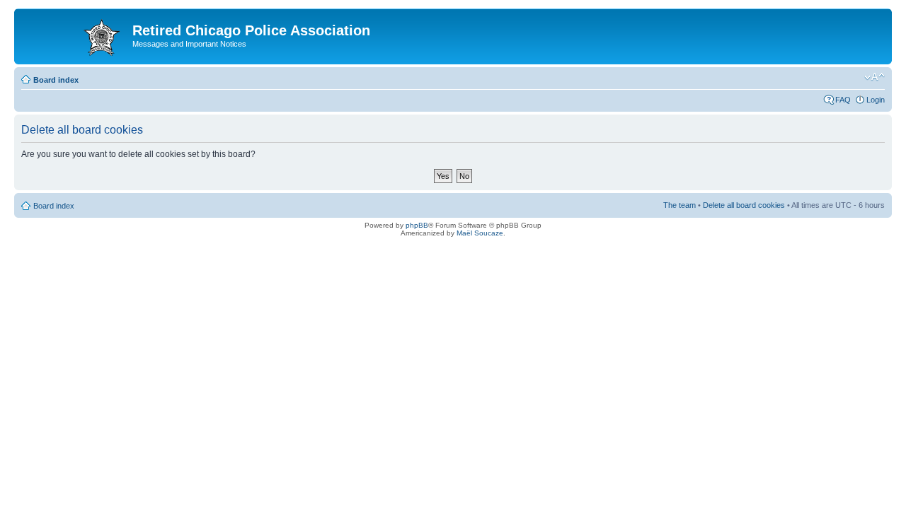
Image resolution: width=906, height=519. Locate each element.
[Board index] (75, 34)
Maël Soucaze (480, 233)
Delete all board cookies (744, 205)
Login (875, 99)
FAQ (843, 99)
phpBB (417, 225)
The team (679, 205)
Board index (56, 80)
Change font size (874, 77)
